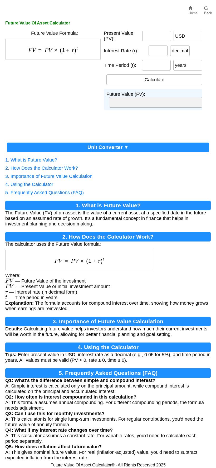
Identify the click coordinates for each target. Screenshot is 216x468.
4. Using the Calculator (29, 184)
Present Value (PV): (118, 36)
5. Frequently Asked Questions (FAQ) (44, 192)
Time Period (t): (120, 65)
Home (193, 11)
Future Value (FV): (125, 94)
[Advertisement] (54, 99)
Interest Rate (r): (121, 50)
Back (208, 11)
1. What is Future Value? (31, 160)
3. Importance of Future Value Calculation (48, 176)
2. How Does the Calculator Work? (41, 168)
